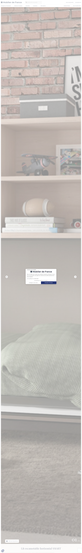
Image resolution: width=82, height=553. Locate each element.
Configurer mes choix (33, 282)
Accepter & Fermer (49, 282)
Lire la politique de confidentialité (32, 278)
